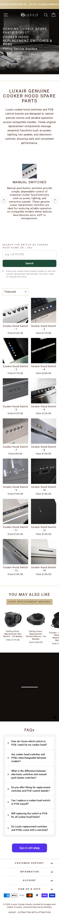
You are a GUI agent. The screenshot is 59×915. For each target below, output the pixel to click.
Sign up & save (29, 889)
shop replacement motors (29, 602)
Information (29, 872)
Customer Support (29, 863)
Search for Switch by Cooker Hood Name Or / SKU (25, 246)
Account (29, 880)
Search (29, 263)
